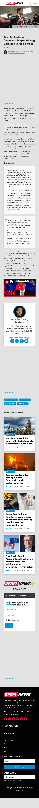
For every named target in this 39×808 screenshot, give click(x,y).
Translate (18, 780)
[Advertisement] (19, 81)
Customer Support (9, 740)
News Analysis (9, 404)
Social (5, 747)
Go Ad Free (9, 103)
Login (5, 751)
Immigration (23, 404)
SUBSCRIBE (10, 605)
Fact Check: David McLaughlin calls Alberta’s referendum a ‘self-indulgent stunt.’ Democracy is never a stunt (19, 561)
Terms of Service (9, 733)
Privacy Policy (8, 730)
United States (25, 400)
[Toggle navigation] (2, 3)
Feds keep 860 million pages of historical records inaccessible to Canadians (19, 441)
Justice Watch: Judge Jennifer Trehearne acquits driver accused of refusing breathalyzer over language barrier (19, 519)
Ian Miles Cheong (13, 51)
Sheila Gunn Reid (11, 447)
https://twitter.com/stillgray (19, 338)
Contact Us (7, 744)
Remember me (13, 620)
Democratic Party (10, 400)
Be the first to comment (17, 53)
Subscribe (7, 737)
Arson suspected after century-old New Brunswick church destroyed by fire (17, 479)
